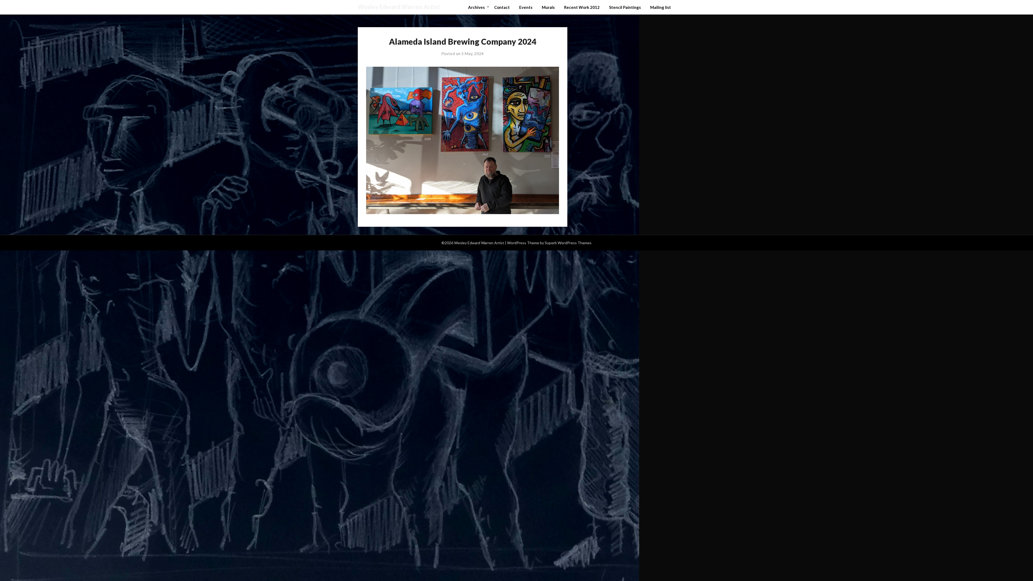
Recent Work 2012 (582, 7)
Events (525, 7)
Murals (548, 7)
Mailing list (660, 7)
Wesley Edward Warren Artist (399, 6)
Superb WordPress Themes (568, 242)
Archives (476, 7)
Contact (502, 7)
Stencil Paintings (625, 7)
